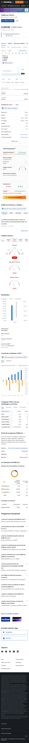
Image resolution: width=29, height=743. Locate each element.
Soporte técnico (20, 665)
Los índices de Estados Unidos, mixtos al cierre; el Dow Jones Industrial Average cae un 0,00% (14, 222)
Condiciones (4, 723)
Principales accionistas (16, 47)
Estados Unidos (24, 457)
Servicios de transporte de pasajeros (18, 448)
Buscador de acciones (14, 5)
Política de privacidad (6, 728)
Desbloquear (18, 427)
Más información (9, 35)
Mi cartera (3, 665)
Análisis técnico (7, 236)
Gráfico (10, 43)
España (23, 5)
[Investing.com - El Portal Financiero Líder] (9, 2)
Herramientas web (5, 668)
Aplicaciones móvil (5, 662)
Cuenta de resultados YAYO (11, 353)
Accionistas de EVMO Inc (10, 462)
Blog (2, 659)
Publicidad (18, 662)
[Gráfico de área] (5, 51)
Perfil (8, 47)
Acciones (3, 5)
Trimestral (8, 360)
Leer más (3, 443)
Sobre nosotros (19, 659)
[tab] (8, 240)
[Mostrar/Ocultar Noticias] (10, 51)
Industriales (25, 451)
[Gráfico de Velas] (2, 51)
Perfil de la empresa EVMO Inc (12, 433)
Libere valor (23, 89)
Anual (2, 360)
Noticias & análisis (19, 43)
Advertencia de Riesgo (6, 733)
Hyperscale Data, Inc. (7, 507)
